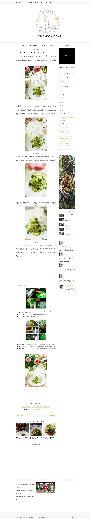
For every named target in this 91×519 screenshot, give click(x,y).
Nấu (24, 2)
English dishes (68, 131)
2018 (61, 92)
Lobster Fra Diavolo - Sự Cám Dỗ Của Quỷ (70, 224)
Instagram (67, 78)
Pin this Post (47, 406)
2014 (61, 99)
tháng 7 (63, 108)
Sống (34, 2)
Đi (37, 2)
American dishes (62, 129)
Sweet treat (68, 145)
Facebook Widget (58, 493)
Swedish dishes (62, 145)
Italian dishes (32, 409)
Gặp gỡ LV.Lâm (47, 2)
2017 (61, 94)
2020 (61, 89)
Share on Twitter (37, 406)
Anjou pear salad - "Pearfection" (66, 115)
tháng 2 (63, 120)
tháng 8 (63, 107)
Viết (30, 2)
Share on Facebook (27, 406)
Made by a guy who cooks (38, 409)
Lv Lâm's (61, 143)
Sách (41, 2)
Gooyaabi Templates (35, 517)
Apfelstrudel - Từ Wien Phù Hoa (22, 438)
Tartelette (21, 55)
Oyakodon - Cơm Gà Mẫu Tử (70, 214)
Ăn (27, 2)
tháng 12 (63, 100)
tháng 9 (63, 105)
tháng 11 (63, 102)
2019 (61, 91)
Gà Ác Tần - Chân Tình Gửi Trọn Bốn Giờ (69, 233)
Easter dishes (62, 131)
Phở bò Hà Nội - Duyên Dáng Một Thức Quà (70, 219)
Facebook (62, 78)
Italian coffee (62, 138)
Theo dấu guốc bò (62, 278)
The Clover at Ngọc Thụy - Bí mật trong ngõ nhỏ (66, 257)
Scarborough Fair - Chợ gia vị (68, 285)
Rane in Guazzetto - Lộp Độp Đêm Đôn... (36, 438)
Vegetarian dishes (45, 409)
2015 (61, 97)
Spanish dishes (67, 143)
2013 (61, 121)
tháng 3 (63, 113)
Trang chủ (18, 2)
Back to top (72, 517)
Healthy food (62, 136)
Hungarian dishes (69, 136)
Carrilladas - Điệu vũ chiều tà (69, 228)
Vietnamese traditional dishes (64, 148)
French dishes (69, 133)
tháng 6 (63, 110)
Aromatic (28, 409)
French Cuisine (62, 133)
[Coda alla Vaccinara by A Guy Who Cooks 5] (67, 208)
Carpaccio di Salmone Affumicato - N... (49, 438)
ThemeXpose (25, 517)
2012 (61, 123)
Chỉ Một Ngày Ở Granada (63, 246)
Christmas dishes (69, 129)
